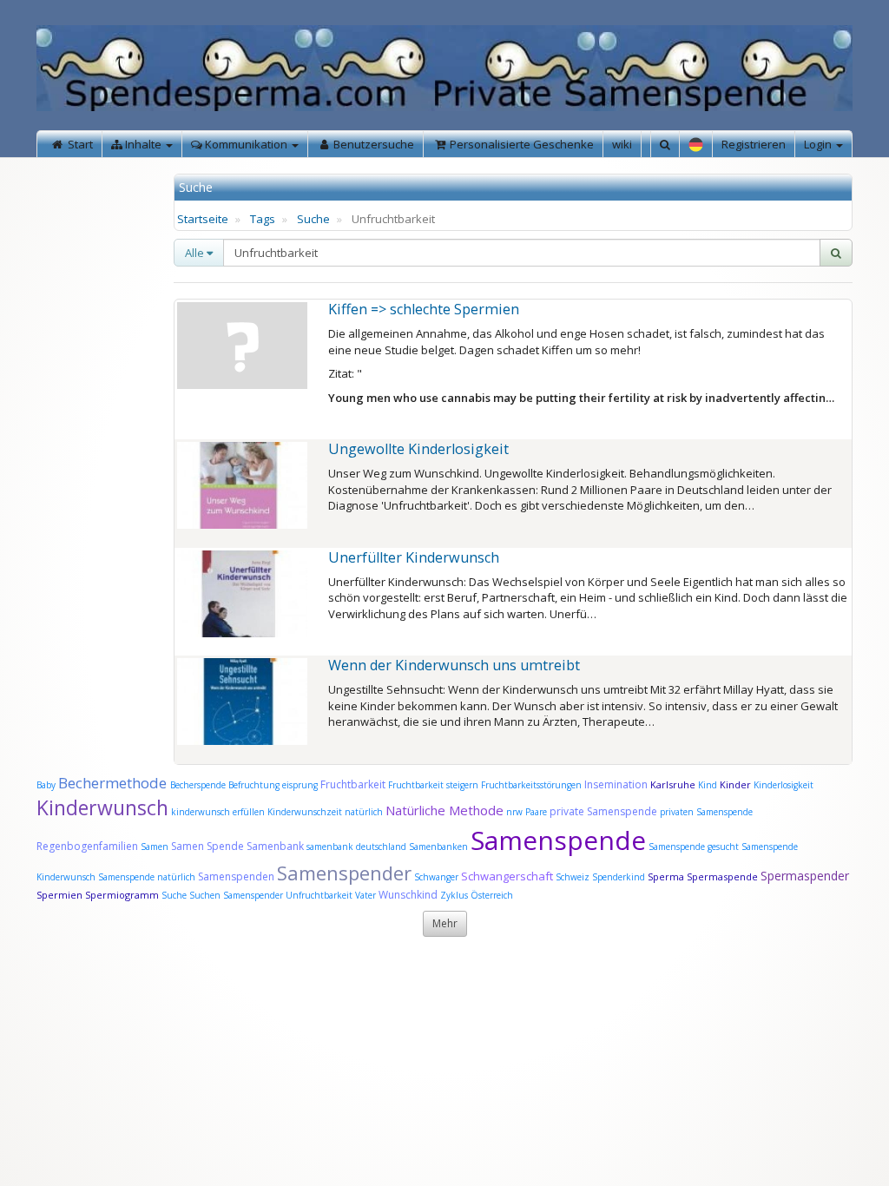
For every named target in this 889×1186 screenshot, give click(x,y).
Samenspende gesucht (694, 846)
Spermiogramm (122, 894)
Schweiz (572, 877)
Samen (156, 846)
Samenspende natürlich (146, 877)
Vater (367, 895)
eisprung (300, 785)
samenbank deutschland (356, 846)
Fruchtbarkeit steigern (433, 785)
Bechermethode (114, 783)
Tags (262, 219)
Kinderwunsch (102, 807)
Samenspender (344, 873)
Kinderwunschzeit (304, 812)
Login (819, 144)
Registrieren (753, 144)
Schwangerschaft (508, 876)
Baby (46, 785)
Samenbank (275, 846)
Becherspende (198, 785)
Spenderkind (618, 877)
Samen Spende (207, 846)
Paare (537, 812)
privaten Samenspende (706, 812)
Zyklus (454, 895)
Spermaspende (722, 876)
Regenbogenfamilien (87, 846)
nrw (514, 812)
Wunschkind (408, 894)
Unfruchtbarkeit (320, 895)
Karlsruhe (672, 784)
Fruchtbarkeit (354, 784)
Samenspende (558, 840)
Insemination (616, 784)
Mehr (445, 923)
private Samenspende (603, 811)
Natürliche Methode (444, 810)
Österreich (492, 895)
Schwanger (436, 877)
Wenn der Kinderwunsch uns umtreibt (454, 665)
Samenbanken (440, 846)
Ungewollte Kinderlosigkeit (418, 448)
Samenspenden (236, 876)
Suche (313, 219)
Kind (709, 785)
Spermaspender (805, 875)
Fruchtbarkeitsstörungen (532, 785)
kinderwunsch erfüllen (218, 812)
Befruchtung (254, 785)
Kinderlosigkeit (783, 785)
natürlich (364, 812)
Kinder (735, 784)
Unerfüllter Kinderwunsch (413, 557)
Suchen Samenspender (236, 895)
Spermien (59, 894)
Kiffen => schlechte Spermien (423, 309)
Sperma (666, 876)
